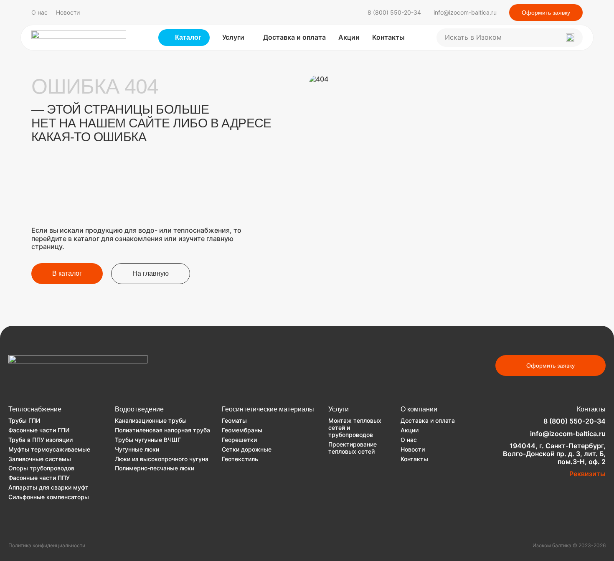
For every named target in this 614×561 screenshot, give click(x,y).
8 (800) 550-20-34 (394, 12)
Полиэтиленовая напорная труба (162, 430)
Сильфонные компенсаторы (48, 496)
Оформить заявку (546, 12)
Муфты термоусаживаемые (49, 449)
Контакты (388, 37)
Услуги (233, 37)
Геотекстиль (240, 458)
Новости (68, 12)
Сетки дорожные (246, 449)
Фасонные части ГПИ (38, 430)
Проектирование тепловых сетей (352, 448)
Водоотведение (139, 409)
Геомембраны (242, 430)
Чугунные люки (137, 449)
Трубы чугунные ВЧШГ (148, 439)
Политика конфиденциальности (46, 545)
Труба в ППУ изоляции (40, 439)
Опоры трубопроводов (41, 468)
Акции (349, 37)
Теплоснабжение (34, 409)
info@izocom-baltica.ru (465, 12)
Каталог (188, 37)
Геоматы (234, 420)
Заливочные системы (39, 458)
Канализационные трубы (151, 420)
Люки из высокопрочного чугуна (161, 458)
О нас (39, 12)
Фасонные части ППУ (39, 477)
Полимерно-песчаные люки (154, 468)
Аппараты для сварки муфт (48, 487)
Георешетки (239, 439)
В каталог (67, 273)
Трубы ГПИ (24, 420)
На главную (150, 273)
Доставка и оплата (294, 37)
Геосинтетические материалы (268, 409)
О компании (419, 409)
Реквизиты (587, 474)
